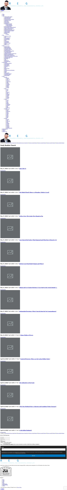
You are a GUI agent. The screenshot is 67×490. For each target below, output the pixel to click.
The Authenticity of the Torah (26, 382)
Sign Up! (33, 455)
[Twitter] (1, 10)
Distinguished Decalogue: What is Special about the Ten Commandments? (37, 311)
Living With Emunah (6, 443)
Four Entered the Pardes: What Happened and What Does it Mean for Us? (38, 240)
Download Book (3, 170)
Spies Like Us (22, 168)
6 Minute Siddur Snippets (7, 442)
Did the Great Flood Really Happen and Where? (31, 263)
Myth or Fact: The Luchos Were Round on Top (31, 216)
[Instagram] (3, 10)
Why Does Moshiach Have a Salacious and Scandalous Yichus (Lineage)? (38, 406)
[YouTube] (2, 10)
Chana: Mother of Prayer (26, 335)
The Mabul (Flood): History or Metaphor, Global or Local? (34, 192)
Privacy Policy (19, 487)
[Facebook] (0, 10)
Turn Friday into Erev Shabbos (8, 444)
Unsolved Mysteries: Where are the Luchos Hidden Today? (35, 359)
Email (3, 447)
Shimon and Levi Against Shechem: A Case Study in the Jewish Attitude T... (38, 287)
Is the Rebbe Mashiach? (26, 430)
